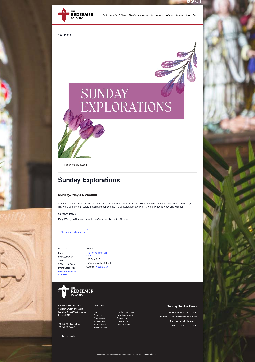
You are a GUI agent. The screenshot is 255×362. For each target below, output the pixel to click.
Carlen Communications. (148, 354)
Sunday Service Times (182, 306)
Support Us (122, 318)
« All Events (64, 34)
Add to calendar (73, 232)
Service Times (100, 324)
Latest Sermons (124, 324)
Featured (62, 271)
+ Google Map (101, 266)
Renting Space (100, 327)
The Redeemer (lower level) (96, 254)
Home (96, 312)
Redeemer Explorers (68, 273)
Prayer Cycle (122, 321)
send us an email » (66, 336)
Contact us (98, 315)
